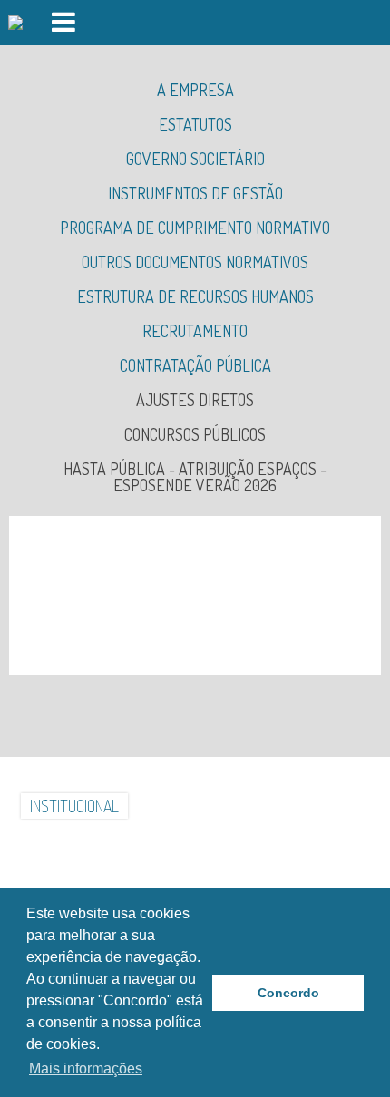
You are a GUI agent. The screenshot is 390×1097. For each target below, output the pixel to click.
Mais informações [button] (85, 1068)
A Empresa (195, 90)
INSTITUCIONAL (74, 806)
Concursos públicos (195, 434)
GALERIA (263, 806)
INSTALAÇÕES (178, 806)
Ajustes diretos (195, 400)
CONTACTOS (194, 840)
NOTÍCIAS (334, 806)
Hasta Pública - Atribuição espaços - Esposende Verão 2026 (195, 477)
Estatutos (195, 124)
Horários (278, 840)
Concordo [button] (288, 992)
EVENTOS (111, 840)
